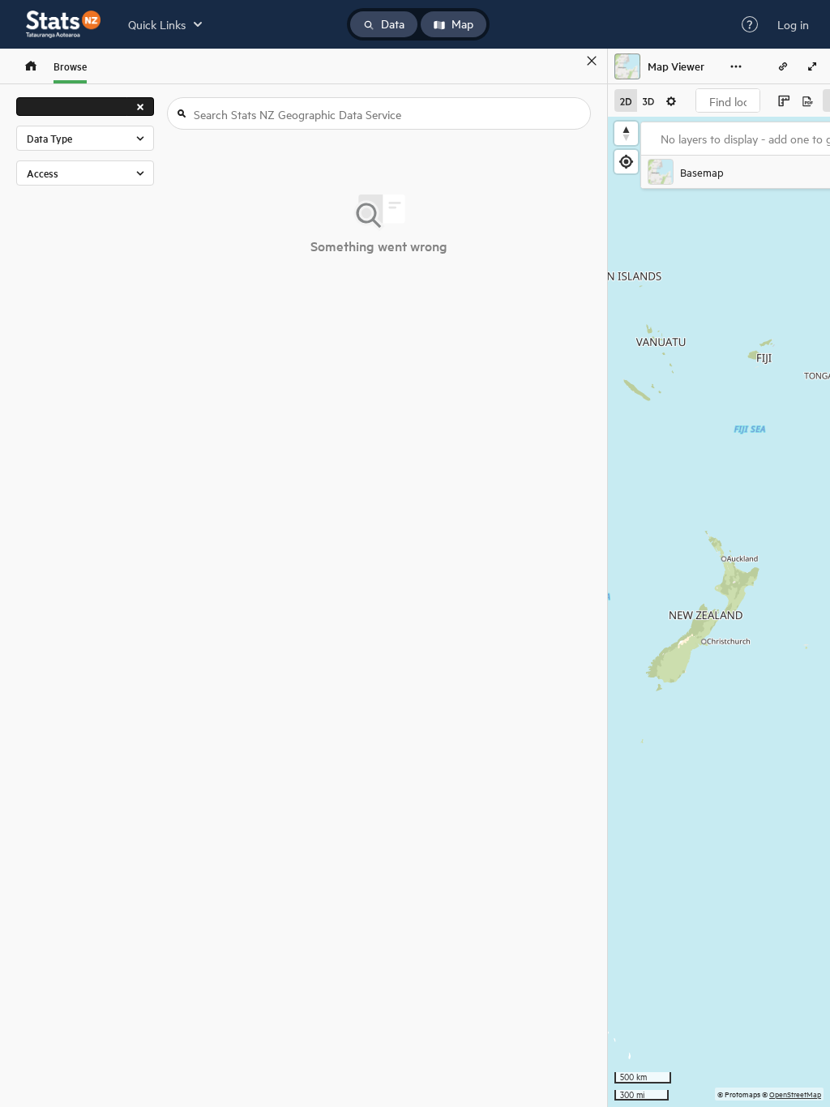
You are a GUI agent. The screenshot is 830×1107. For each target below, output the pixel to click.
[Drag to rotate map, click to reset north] (626, 133)
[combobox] (727, 100)
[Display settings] (671, 100)
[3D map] (648, 100)
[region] (719, 612)
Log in (793, 24)
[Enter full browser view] (812, 66)
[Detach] (568, 60)
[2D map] (625, 100)
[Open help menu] (750, 24)
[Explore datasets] (31, 66)
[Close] (591, 60)
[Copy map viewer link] (783, 66)
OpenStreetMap (795, 1093)
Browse (70, 66)
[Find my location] (626, 161)
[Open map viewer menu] (736, 66)
